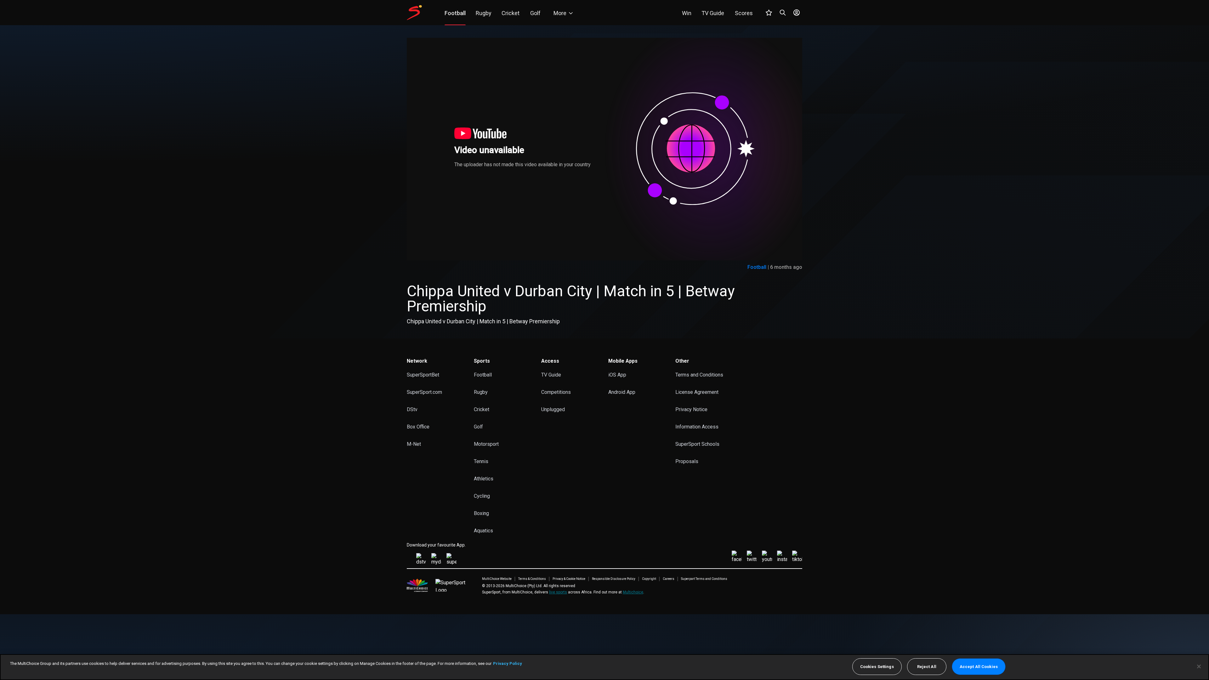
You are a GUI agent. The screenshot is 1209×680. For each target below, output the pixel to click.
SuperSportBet (423, 375)
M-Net (414, 444)
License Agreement (696, 392)
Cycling (482, 496)
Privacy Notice (691, 409)
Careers (668, 579)
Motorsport (486, 444)
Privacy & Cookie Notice (569, 579)
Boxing (481, 513)
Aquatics (483, 531)
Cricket (481, 409)
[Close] (1199, 666)
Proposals (686, 461)
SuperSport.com (424, 392)
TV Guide (551, 375)
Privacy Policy (507, 663)
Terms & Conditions (532, 579)
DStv (412, 409)
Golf (478, 427)
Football (756, 267)
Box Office (418, 427)
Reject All (926, 666)
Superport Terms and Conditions (704, 579)
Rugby (481, 392)
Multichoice (633, 592)
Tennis (481, 461)
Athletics (483, 479)
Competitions (556, 392)
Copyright (649, 579)
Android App (621, 392)
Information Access (696, 427)
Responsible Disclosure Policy (613, 579)
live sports (558, 592)
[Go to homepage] (414, 12)
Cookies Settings (877, 666)
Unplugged (553, 409)
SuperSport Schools (697, 444)
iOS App (617, 375)
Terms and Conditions (699, 375)
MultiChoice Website (497, 579)
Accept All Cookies (979, 666)
